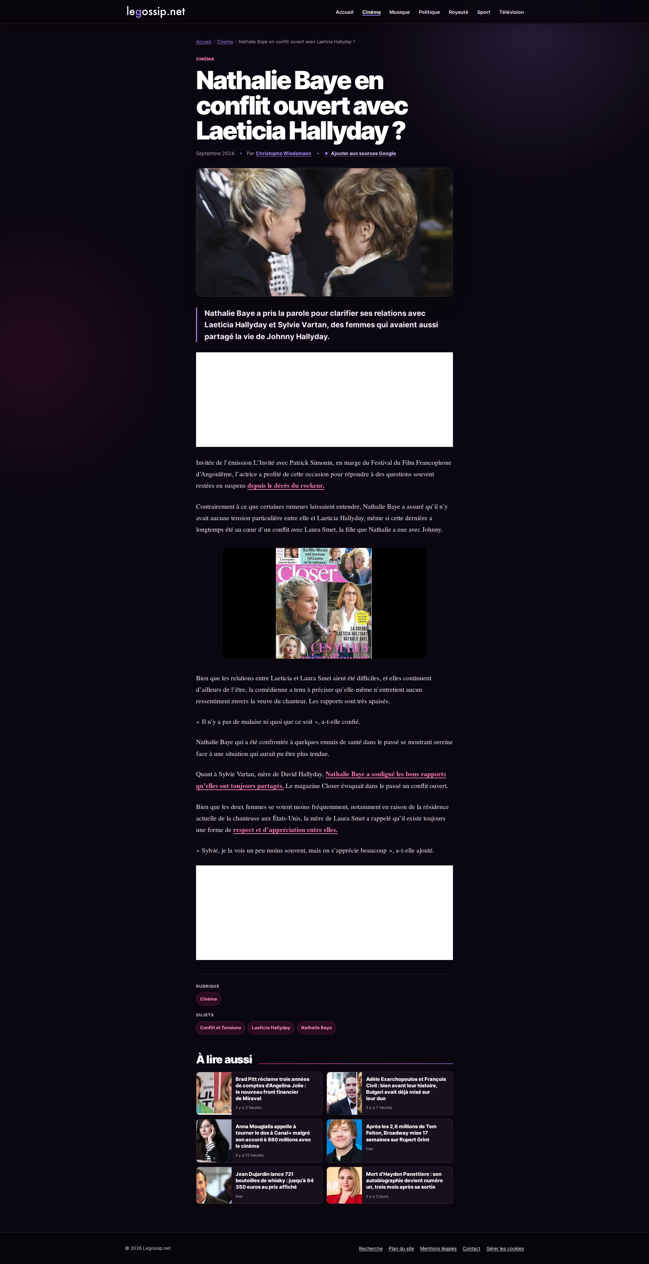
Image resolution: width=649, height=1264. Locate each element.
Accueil (345, 12)
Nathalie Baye (316, 1027)
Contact (471, 1248)
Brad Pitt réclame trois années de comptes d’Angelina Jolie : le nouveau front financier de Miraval (272, 1089)
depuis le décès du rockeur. (285, 485)
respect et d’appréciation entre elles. (285, 829)
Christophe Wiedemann (283, 153)
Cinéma (371, 12)
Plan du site (401, 1248)
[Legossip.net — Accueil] (155, 12)
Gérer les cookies (505, 1248)
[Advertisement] (324, 399)
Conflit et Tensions (220, 1027)
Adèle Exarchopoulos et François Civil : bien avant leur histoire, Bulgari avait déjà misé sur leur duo (406, 1089)
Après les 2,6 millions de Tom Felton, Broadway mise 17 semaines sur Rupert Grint (401, 1132)
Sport (483, 12)
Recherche (371, 1248)
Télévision (511, 12)
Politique (429, 12)
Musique (399, 12)
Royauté (458, 12)
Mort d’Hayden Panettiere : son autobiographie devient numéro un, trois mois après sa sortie (404, 1180)
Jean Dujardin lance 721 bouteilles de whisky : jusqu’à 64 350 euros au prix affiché (275, 1180)
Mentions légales (438, 1248)
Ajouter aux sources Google (363, 153)
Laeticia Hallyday (271, 1027)
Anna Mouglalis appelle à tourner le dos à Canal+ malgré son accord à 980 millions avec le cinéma (273, 1136)
